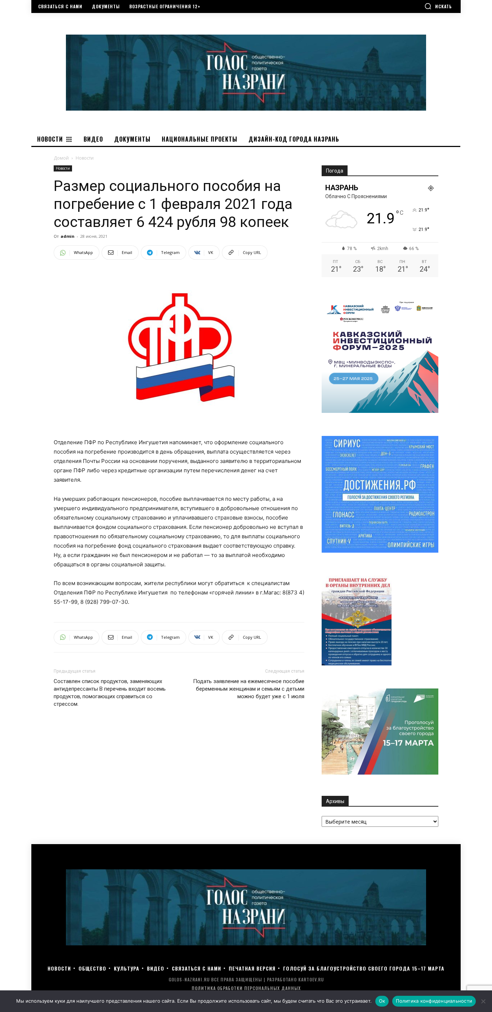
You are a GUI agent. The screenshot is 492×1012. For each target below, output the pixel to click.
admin (68, 236)
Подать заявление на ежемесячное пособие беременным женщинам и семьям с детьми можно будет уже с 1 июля (248, 689)
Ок (382, 1001)
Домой (61, 158)
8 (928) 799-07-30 (104, 601)
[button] (438, 6)
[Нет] (483, 1001)
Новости (63, 168)
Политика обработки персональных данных (246, 988)
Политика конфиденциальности (434, 1001)
